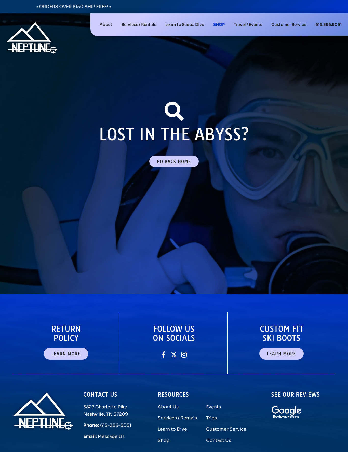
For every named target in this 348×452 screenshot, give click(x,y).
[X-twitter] (174, 354)
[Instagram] (184, 354)
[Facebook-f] (163, 354)
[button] (139, 24)
